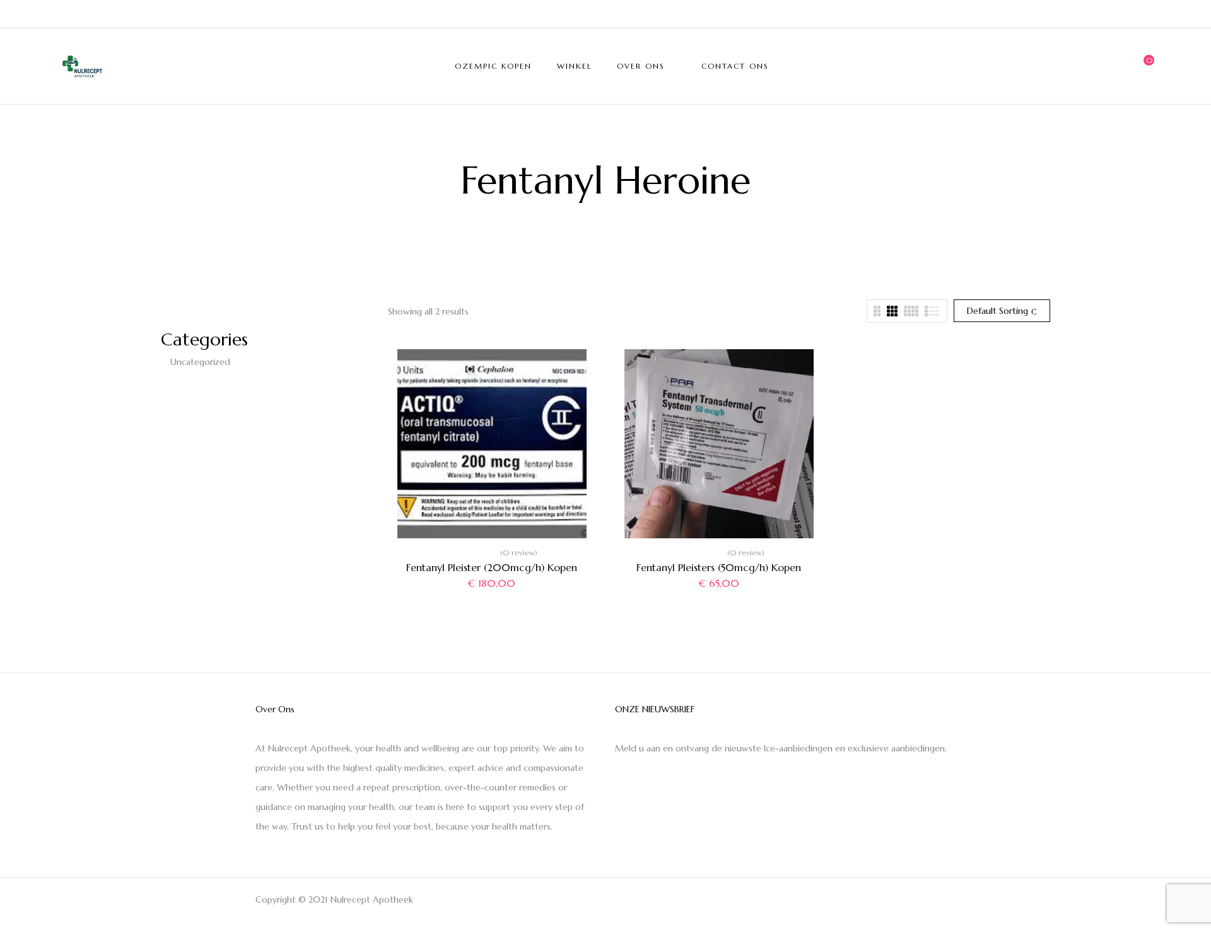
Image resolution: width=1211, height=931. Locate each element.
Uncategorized (200, 361)
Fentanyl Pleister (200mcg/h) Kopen (491, 567)
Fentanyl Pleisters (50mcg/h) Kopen (718, 567)
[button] (1144, 66)
